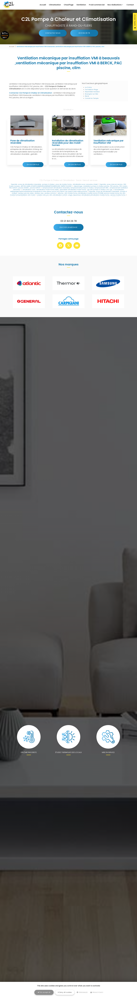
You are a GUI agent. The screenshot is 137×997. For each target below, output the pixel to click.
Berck (87, 96)
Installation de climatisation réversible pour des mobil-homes (67, 143)
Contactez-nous (52, 33)
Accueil (43, 5)
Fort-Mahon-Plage (91, 89)
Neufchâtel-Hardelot (92, 92)
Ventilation (81, 5)
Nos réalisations (114, 5)
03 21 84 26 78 (84, 33)
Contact (130, 5)
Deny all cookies (65, 992)
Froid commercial (96, 5)
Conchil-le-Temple (91, 98)
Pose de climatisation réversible (22, 141)
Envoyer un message (68, 227)
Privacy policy (97, 992)
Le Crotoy (88, 87)
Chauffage (68, 5)
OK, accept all (44, 992)
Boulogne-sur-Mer (91, 94)
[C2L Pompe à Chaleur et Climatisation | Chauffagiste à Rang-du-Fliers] (8, 5)
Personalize (83, 992)
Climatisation (55, 5)
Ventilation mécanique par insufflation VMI (109, 141)
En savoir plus (33, 164)
